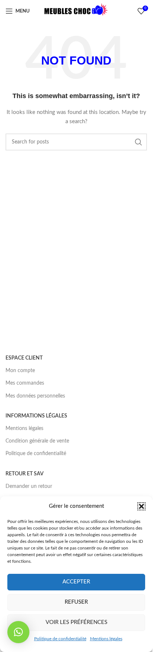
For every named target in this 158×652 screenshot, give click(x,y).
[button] (141, 506)
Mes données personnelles (35, 396)
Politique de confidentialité (60, 639)
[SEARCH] (138, 141)
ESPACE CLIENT (24, 358)
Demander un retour (29, 486)
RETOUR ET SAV (25, 473)
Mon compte (20, 370)
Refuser (76, 602)
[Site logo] (76, 11)
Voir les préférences (76, 622)
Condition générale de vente (37, 441)
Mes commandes (25, 383)
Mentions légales (106, 639)
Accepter (76, 582)
